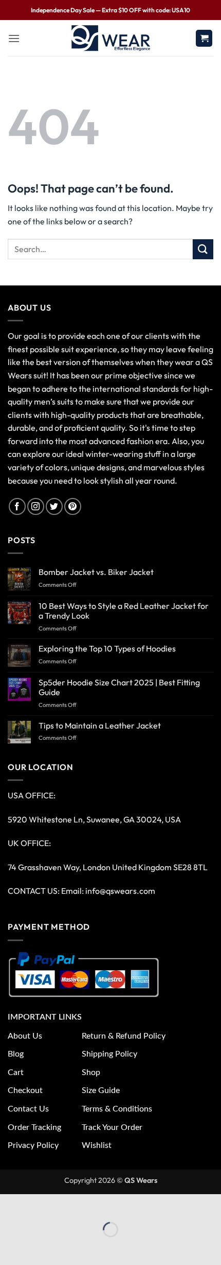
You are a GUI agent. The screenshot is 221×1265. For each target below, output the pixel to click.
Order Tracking (34, 1127)
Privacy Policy (33, 1145)
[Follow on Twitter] (54, 506)
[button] (14, 38)
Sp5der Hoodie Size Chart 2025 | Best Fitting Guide (119, 687)
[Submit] (203, 249)
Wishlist (97, 1145)
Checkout (25, 1090)
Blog (16, 1054)
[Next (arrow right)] (40, 1247)
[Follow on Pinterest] (72, 506)
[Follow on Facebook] (17, 506)
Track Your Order (112, 1127)
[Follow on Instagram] (35, 506)
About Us (25, 1036)
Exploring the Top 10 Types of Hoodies (107, 649)
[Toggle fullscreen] (40, 1204)
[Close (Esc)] (99, 1204)
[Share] (69, 1204)
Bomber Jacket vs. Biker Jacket (96, 572)
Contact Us (28, 1109)
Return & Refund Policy (123, 1036)
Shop (91, 1072)
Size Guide (101, 1090)
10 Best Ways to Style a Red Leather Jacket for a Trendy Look (124, 611)
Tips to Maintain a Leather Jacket (100, 726)
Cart (16, 1072)
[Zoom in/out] (10, 1204)
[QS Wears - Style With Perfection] (111, 38)
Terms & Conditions (117, 1109)
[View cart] (204, 38)
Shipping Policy (109, 1054)
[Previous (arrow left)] (10, 1247)
